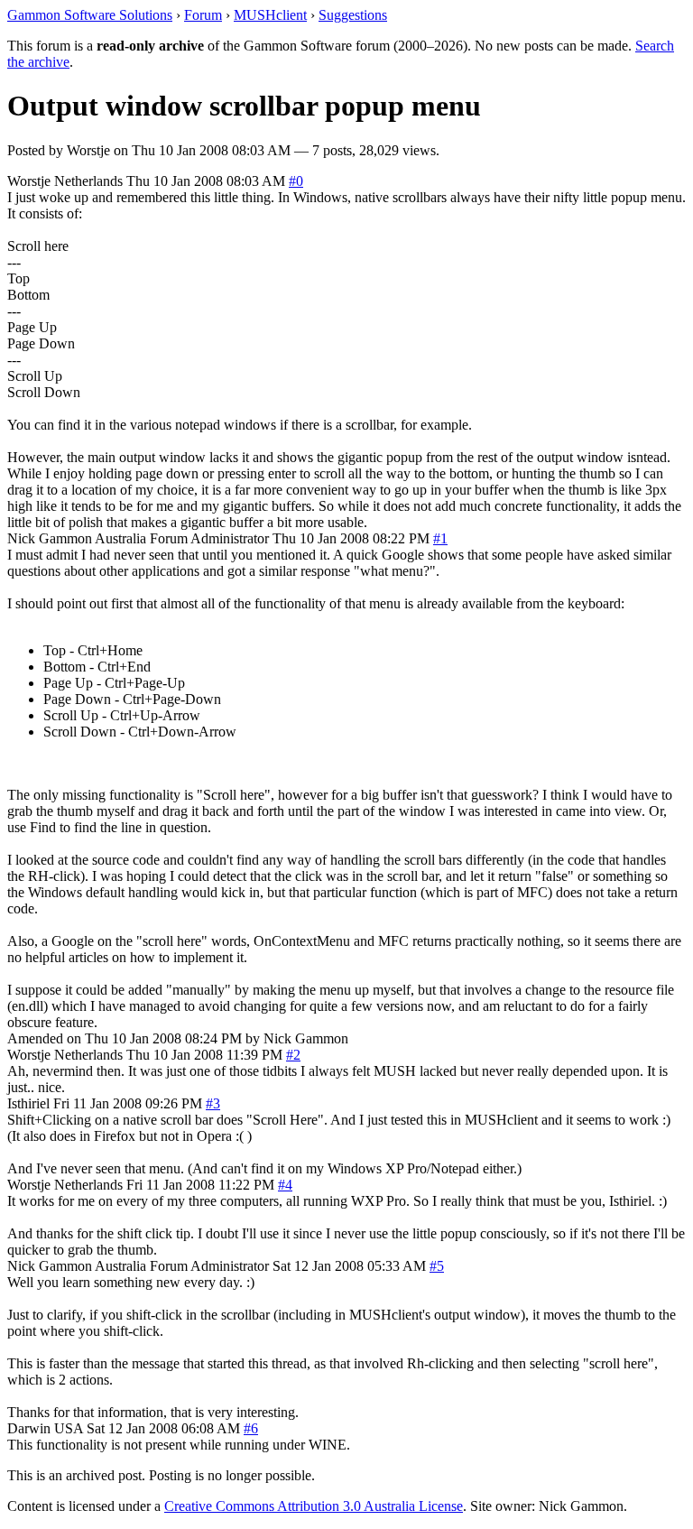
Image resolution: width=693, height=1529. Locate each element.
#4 (285, 1184)
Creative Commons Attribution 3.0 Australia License (313, 1506)
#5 (437, 1266)
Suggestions (353, 15)
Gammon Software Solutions (89, 15)
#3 (213, 1103)
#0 (296, 181)
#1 (440, 538)
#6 (251, 1428)
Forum (203, 15)
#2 (293, 1054)
